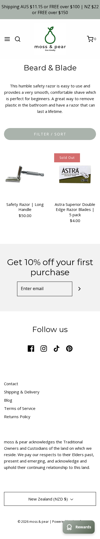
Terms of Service (19, 408)
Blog (8, 400)
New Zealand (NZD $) (48, 499)
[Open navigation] (7, 39)
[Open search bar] (19, 39)
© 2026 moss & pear (33, 521)
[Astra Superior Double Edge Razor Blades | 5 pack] (75, 173)
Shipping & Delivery (21, 391)
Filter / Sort (50, 134)
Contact (11, 383)
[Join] (79, 289)
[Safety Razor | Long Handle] (25, 173)
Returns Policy (17, 416)
